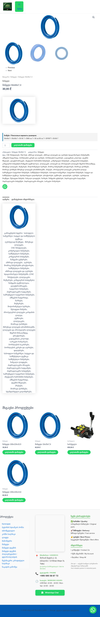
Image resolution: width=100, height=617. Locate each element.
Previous (11, 68)
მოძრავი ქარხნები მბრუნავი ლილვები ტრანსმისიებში (23, 170)
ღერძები (75, 175)
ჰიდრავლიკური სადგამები (74, 178)
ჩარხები (44, 178)
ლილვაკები (44, 164)
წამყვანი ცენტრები (56, 178)
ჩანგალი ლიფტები (32, 178)
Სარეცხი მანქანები (52, 181)
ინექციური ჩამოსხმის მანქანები (37, 161)
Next (10, 71)
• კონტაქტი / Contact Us (80, 550)
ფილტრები (67, 175)
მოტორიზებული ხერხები (37, 167)
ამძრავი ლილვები (35, 155)
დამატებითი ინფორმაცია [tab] (23, 199)
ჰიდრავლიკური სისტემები (12, 181)
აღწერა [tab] (5, 199)
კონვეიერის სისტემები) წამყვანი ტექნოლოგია (20, 164)
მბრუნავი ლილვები (10, 167)
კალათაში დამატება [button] (14, 452)
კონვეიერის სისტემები (79, 161)
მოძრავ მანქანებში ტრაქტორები (61, 167)
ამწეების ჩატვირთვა (10, 158)
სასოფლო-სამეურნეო (57, 172)
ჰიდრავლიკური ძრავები (33, 181)
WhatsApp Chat (52, 593)
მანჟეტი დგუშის (9, 548)
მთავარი (5, 77)
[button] (93, 17)
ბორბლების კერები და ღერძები (32, 158)
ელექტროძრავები (17, 161)
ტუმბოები (58, 175)
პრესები (49, 170)
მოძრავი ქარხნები (82, 167)
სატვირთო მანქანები (75, 172)
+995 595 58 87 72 (49, 575)
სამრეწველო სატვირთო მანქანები (15, 172)
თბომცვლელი (8, 531)
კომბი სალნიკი (9, 534)
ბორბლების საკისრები (54, 158)
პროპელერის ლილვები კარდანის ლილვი (69, 170)
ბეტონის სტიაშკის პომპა (13, 527)
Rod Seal (24, 155)
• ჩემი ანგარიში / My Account (82, 554)
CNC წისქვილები (13, 155)
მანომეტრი (7, 541)
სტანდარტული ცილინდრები (31, 175)
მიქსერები (23, 167)
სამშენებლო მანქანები (39, 172)
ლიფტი (5, 538)
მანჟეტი (14, 77)
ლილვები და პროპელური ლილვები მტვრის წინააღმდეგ (72, 164)
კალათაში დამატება (23, 145)
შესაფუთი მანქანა (17, 178)
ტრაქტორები (48, 175)
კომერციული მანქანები (60, 161)
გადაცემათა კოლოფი (72, 158)
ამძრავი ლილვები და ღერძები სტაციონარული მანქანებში (67, 155)
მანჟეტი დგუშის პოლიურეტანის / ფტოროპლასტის (9, 554)
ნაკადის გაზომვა (9, 567)
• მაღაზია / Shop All (78, 557)
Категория (6, 524)
